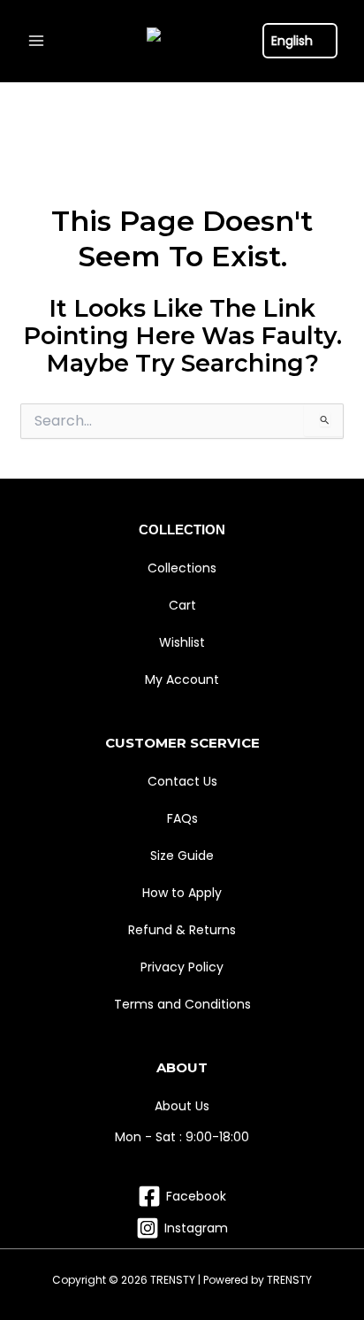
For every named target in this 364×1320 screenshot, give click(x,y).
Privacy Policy (182, 967)
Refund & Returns (182, 930)
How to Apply (182, 893)
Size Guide (182, 855)
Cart (182, 605)
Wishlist (182, 642)
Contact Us (182, 781)
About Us (182, 1106)
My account (182, 679)
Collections (182, 568)
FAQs (182, 818)
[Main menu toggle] (36, 41)
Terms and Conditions (182, 1004)
